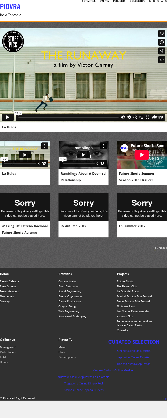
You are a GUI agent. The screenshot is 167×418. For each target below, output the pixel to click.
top (164, 398)
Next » (163, 248)
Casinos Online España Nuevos (84, 390)
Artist (3, 357)
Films (61, 352)
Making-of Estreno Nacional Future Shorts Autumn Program (25, 232)
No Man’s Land (126, 306)
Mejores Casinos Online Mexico (113, 370)
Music (62, 347)
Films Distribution (68, 286)
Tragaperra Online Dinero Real (83, 383)
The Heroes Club (127, 286)
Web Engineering (68, 311)
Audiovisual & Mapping (72, 316)
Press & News (8, 286)
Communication (67, 281)
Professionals (7, 352)
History (4, 362)
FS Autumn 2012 (73, 226)
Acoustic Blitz (125, 316)
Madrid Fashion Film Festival (134, 296)
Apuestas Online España (133, 357)
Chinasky (122, 330)
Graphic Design (67, 306)
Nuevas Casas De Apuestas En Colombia (83, 377)
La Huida (9, 127)
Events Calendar (10, 281)
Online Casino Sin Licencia (133, 351)
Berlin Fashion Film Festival (133, 301)
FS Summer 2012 (132, 226)
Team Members (9, 291)
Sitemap (5, 301)
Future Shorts (125, 281)
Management (8, 347)
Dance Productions (69, 301)
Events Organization (70, 296)
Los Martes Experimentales (133, 311)
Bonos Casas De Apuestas (133, 364)
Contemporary (67, 357)
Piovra (7, 398)
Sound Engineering (69, 291)
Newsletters (7, 296)
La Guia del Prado (128, 291)
